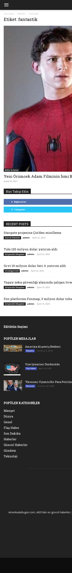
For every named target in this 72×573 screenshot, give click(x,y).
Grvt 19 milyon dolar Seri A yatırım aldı (35, 266)
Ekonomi (30, 386)
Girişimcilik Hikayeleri (15, 254)
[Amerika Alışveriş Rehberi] (13, 348)
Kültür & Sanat (11, 170)
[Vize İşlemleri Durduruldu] (12, 369)
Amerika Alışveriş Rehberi (43, 346)
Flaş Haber (31, 368)
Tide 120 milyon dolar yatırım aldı (30, 249)
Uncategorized (12, 270)
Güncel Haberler (12, 237)
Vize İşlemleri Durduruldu (42, 364)
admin (26, 237)
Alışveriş (30, 350)
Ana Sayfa (9, 13)
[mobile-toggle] (6, 5)
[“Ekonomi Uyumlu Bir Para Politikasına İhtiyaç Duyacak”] (13, 385)
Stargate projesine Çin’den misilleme (32, 233)
